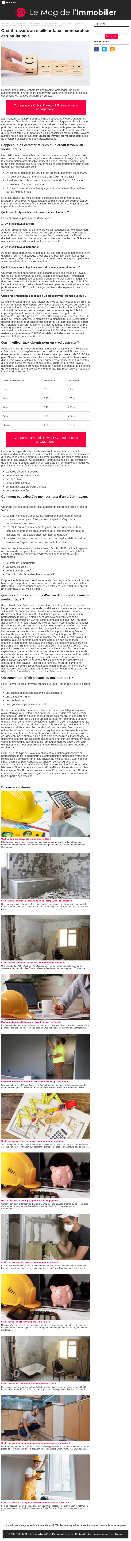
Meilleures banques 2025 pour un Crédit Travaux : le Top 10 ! (31, 1022)
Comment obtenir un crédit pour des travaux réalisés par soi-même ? (35, 1081)
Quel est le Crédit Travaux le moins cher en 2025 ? (26, 839)
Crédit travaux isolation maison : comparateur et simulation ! (31, 1262)
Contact (118, 1534)
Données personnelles (103, 1534)
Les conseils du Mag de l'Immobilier (26, 23)
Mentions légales (83, 1534)
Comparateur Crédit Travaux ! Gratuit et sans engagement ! (46, 107)
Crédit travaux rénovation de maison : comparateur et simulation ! (33, 962)
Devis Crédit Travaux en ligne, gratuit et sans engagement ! (30, 1200)
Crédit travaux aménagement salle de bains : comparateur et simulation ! (37, 901)
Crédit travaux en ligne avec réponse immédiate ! (25, 1322)
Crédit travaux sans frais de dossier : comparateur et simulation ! (33, 1141)
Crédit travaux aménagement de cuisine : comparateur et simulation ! (35, 1443)
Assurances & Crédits (50, 23)
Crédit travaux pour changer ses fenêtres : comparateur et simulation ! (36, 1502)
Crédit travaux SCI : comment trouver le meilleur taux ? (28, 1383)
